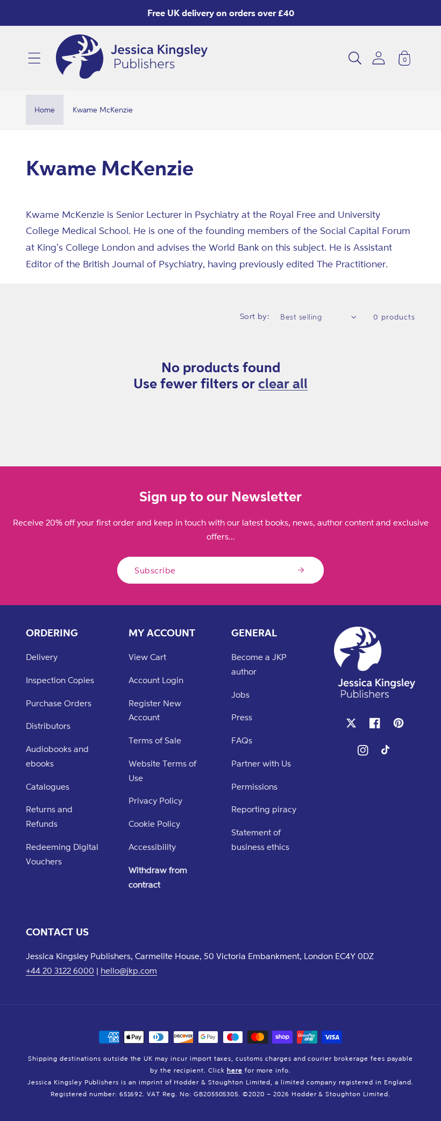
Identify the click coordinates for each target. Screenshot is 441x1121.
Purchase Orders (58, 703)
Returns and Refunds (49, 816)
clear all (283, 383)
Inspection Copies (60, 680)
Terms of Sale (155, 740)
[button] (34, 58)
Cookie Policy (154, 823)
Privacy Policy (155, 800)
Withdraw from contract (158, 877)
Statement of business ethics (260, 839)
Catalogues (47, 786)
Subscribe (155, 570)
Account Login (156, 680)
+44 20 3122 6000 (60, 970)
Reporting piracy (263, 809)
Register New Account (155, 710)
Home (44, 109)
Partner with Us (261, 763)
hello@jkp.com (129, 970)
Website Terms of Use (162, 770)
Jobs (240, 694)
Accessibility (152, 847)
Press (241, 717)
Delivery (42, 657)
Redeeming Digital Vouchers (62, 854)
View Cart (147, 657)
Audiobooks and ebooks (57, 756)
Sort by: (255, 316)
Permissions (254, 786)
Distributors (48, 725)
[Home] (132, 58)
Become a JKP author (259, 664)
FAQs (241, 740)
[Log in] (378, 58)
